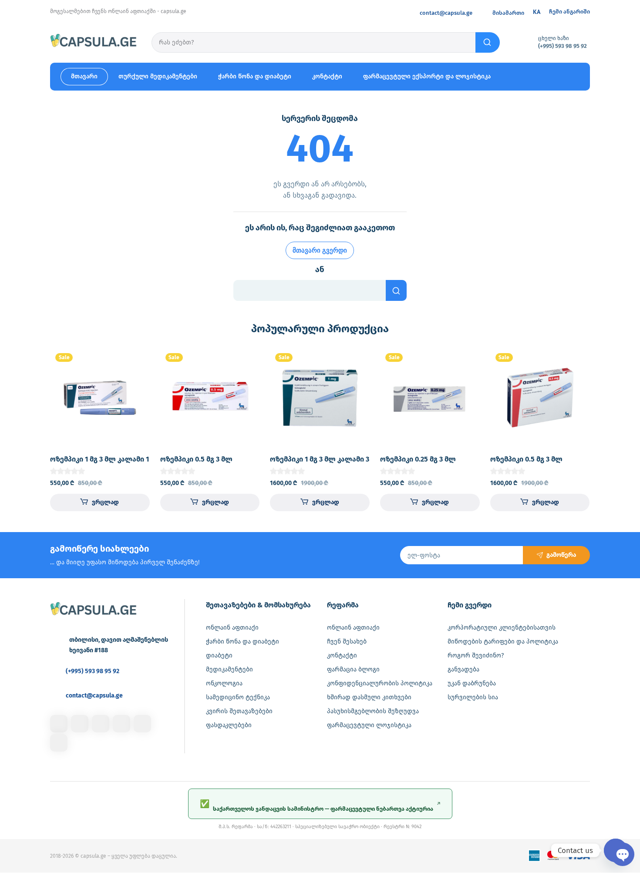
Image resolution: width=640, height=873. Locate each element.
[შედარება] (136, 379)
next (601, 428)
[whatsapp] (142, 723)
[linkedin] (100, 723)
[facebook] (58, 723)
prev (38, 428)
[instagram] (79, 723)
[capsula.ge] (93, 42)
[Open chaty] (615, 850)
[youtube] (58, 743)
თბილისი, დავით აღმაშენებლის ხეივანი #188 (118, 645)
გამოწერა (561, 555)
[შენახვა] (136, 362)
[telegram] (121, 723)
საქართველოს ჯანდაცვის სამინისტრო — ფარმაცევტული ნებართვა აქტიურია (320, 805)
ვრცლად (105, 502)
